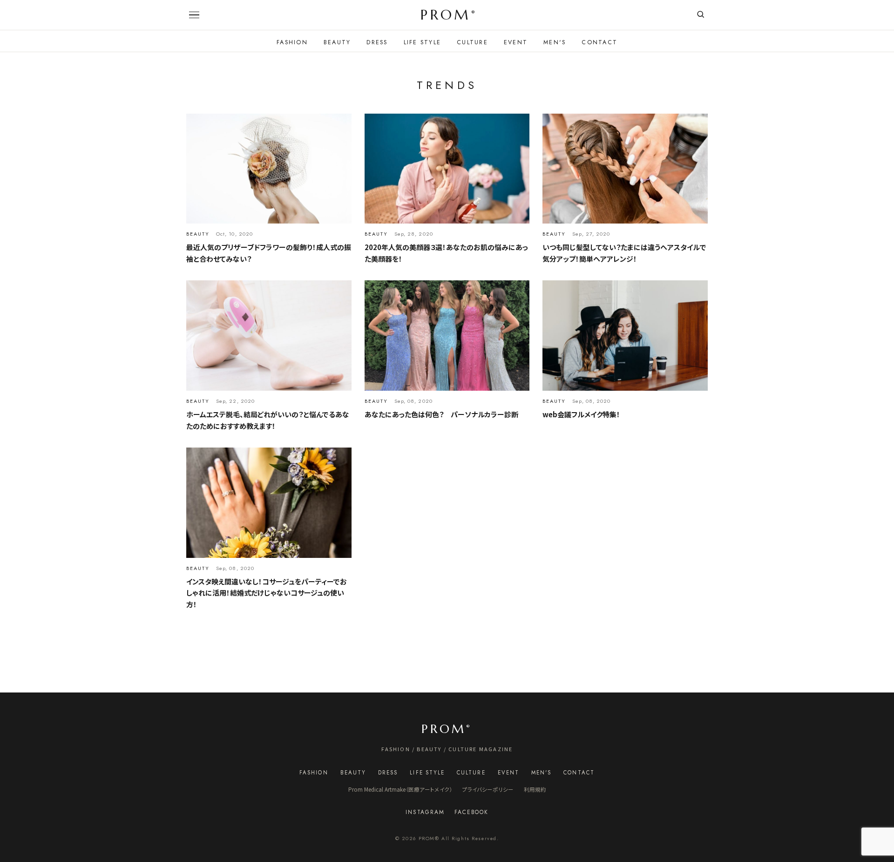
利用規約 (535, 789)
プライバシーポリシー (488, 789)
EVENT (516, 42)
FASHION (292, 42)
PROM (447, 15)
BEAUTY (337, 42)
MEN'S (554, 42)
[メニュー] (194, 15)
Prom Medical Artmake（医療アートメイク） (400, 789)
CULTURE (472, 42)
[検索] (700, 15)
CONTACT (599, 42)
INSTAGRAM (425, 812)
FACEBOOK (471, 812)
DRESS (376, 42)
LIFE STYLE (422, 42)
